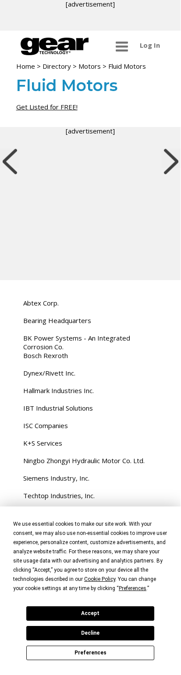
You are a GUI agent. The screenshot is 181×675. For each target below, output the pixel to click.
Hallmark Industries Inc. (58, 390)
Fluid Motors (127, 66)
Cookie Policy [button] (99, 579)
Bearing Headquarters (57, 320)
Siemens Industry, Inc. (56, 478)
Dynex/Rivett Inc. (49, 373)
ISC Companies (45, 425)
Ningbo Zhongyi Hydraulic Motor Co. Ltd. (84, 460)
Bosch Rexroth (45, 355)
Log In (150, 45)
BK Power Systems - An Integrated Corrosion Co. (76, 342)
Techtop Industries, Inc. (59, 495)
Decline (90, 633)
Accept (90, 613)
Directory (57, 66)
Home (25, 66)
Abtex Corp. (41, 303)
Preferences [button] (132, 588)
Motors (89, 66)
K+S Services (42, 443)
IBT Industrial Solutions (58, 408)
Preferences (90, 653)
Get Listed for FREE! (47, 106)
